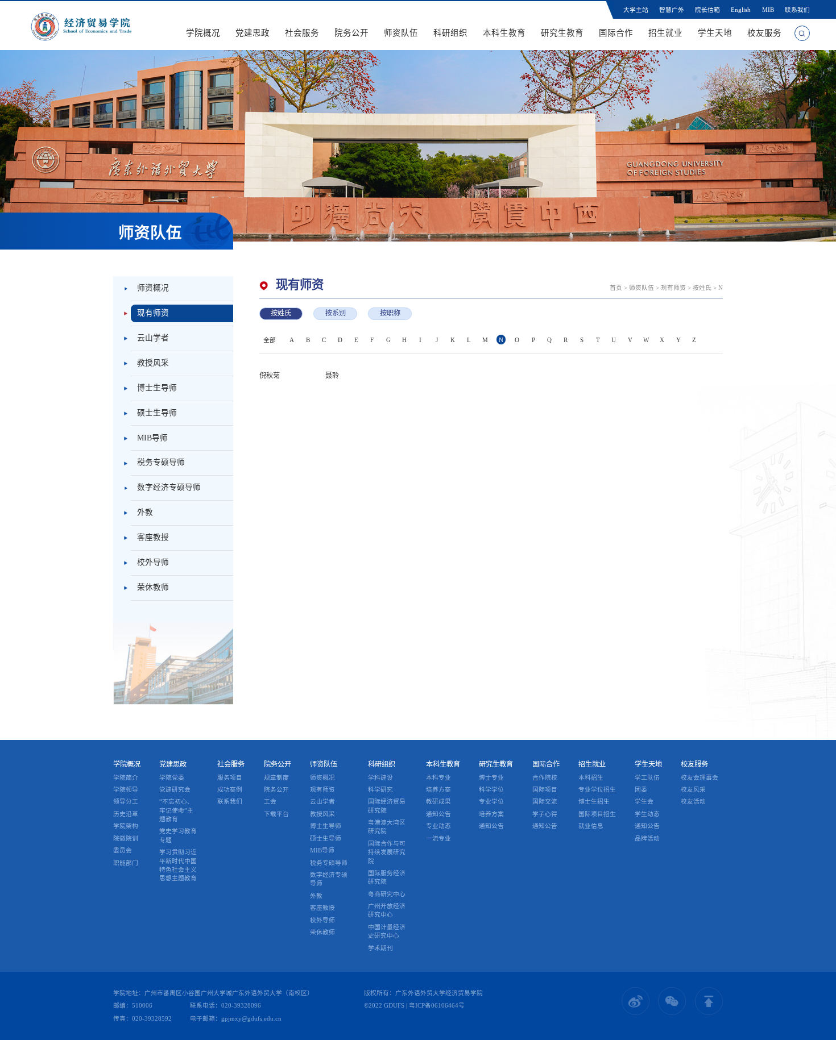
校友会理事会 (699, 777)
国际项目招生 (597, 813)
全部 (269, 339)
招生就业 (665, 33)
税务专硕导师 (161, 462)
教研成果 (438, 801)
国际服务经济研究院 (386, 877)
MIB (768, 9)
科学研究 (380, 789)
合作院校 (544, 777)
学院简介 (125, 777)
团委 (641, 789)
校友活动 (693, 801)
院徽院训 (125, 838)
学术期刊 (380, 948)
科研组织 (450, 33)
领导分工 (125, 801)
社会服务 (302, 33)
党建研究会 (175, 789)
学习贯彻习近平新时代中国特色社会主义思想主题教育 (178, 864)
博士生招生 (594, 801)
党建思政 (252, 33)
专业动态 (438, 825)
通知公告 (438, 813)
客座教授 (153, 537)
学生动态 (647, 813)
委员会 (122, 850)
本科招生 (590, 777)
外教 (145, 512)
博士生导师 (157, 388)
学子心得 (544, 813)
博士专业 (491, 777)
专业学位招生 (597, 789)
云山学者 (153, 338)
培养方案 (438, 789)
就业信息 (590, 825)
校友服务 (764, 33)
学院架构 (125, 825)
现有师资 (153, 313)
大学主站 (635, 9)
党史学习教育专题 (178, 835)
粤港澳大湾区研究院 (386, 826)
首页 (616, 287)
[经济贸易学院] (81, 25)
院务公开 (351, 33)
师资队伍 (401, 33)
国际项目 (544, 789)
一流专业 (438, 838)
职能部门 (125, 862)
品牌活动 (647, 838)
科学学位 (491, 789)
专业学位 (491, 801)
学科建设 (380, 777)
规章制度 (276, 777)
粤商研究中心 (386, 894)
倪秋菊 (269, 376)
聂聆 (332, 376)
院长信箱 (707, 9)
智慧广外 (671, 9)
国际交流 (544, 801)
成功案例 (229, 789)
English (741, 9)
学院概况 (203, 33)
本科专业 (438, 777)
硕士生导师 (157, 413)
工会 (270, 801)
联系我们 (797, 9)
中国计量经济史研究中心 (386, 931)
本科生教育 (504, 33)
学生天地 (715, 33)
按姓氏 (702, 287)
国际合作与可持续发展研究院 (386, 852)
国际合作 (616, 33)
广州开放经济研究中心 (386, 910)
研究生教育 (562, 33)
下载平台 (276, 813)
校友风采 (693, 789)
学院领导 (125, 789)
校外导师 (153, 562)
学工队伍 (647, 777)
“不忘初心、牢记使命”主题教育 (176, 810)
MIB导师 (152, 438)
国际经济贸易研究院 (386, 805)
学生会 (644, 801)
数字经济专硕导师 (169, 487)
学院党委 (171, 777)
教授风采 (153, 363)
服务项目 (229, 777)
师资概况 (153, 288)
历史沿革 (125, 813)
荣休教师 (153, 587)
